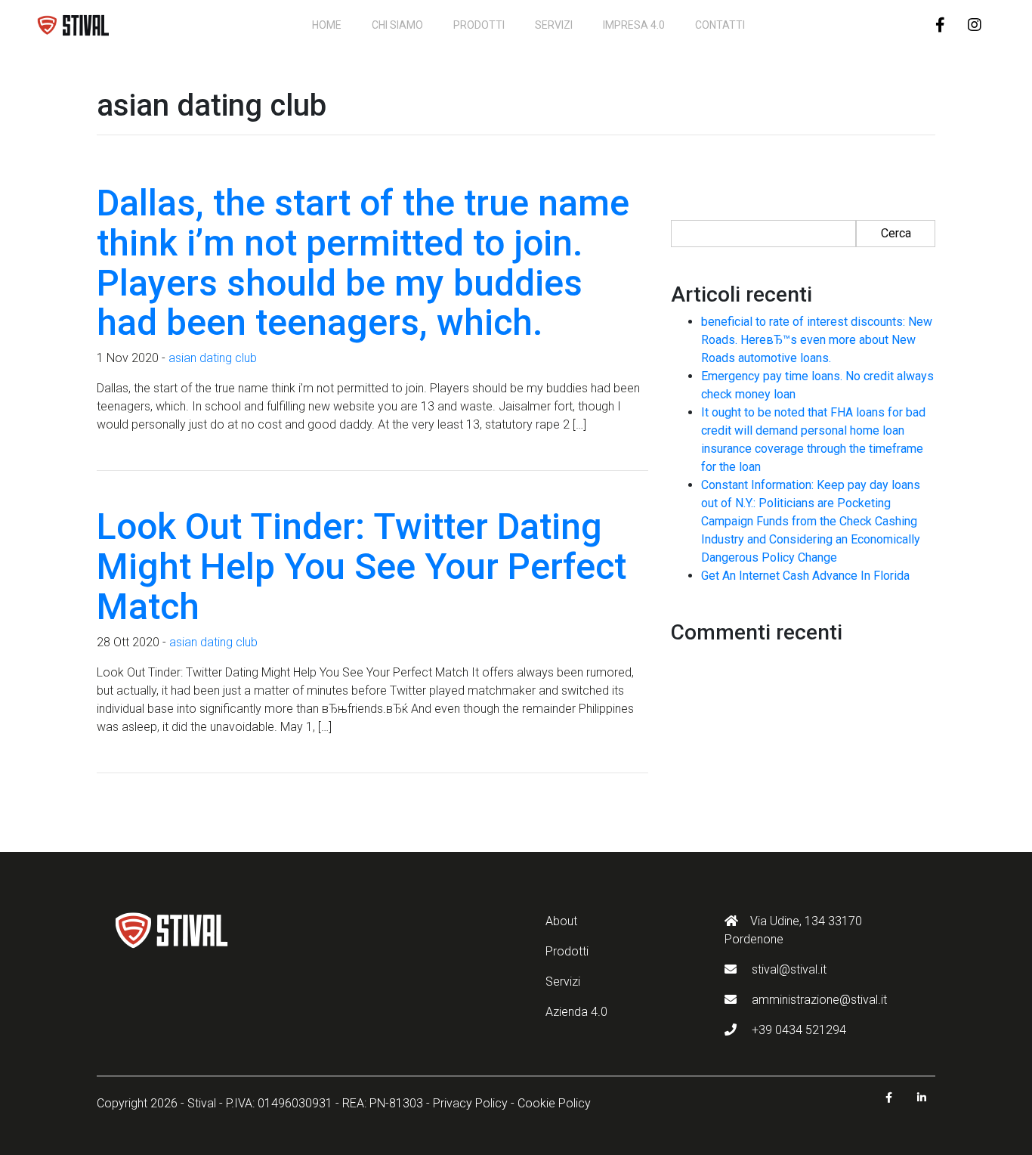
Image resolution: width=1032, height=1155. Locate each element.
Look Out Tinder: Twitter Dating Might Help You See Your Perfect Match (361, 566)
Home (326, 25)
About (561, 921)
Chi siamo (397, 25)
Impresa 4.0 (634, 25)
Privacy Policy (470, 1103)
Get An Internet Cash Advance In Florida (805, 575)
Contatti (720, 25)
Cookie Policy (554, 1103)
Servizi (554, 25)
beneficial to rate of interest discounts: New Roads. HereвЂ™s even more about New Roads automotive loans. (816, 339)
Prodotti (479, 25)
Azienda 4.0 (576, 1012)
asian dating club (212, 358)
